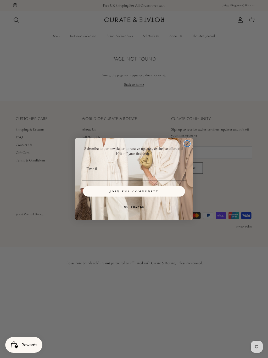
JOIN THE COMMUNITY (134, 191)
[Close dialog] (187, 143)
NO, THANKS (134, 207)
